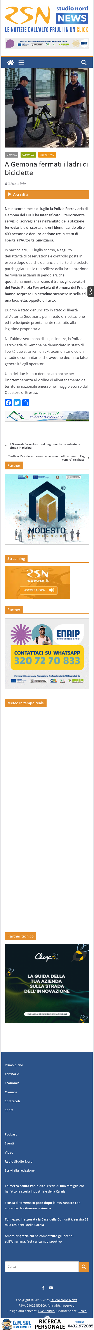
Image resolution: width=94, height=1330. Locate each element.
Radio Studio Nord (19, 1161)
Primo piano (47, 154)
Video (9, 1152)
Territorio (12, 1074)
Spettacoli (12, 1101)
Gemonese (28, 154)
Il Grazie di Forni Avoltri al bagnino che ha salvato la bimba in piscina (44, 446)
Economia (12, 1083)
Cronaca (12, 154)
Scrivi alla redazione (20, 1170)
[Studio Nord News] (10, 62)
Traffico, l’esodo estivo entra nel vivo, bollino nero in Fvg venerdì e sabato (46, 458)
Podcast (11, 1134)
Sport (9, 1110)
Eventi (9, 1143)
